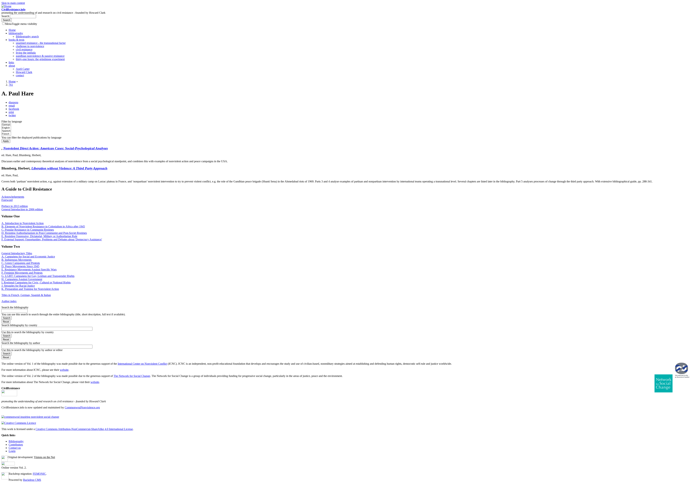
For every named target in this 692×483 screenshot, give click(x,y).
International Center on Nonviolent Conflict (142, 363)
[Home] (6, 6)
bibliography (16, 33)
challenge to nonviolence (30, 46)
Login (12, 451)
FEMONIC (39, 473)
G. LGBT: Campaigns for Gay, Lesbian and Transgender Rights (37, 276)
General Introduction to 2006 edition (22, 209)
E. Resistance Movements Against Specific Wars (29, 269)
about (12, 65)
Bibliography (16, 441)
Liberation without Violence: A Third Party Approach (69, 168)
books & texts (16, 39)
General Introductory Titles (16, 253)
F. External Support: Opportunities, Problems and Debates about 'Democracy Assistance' (51, 239)
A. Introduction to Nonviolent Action (22, 223)
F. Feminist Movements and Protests (22, 272)
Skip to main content (13, 3)
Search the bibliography (14, 307)
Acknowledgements (12, 196)
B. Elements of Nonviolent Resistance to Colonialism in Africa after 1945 (43, 226)
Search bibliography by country (19, 325)
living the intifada (26, 52)
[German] (6, 124)
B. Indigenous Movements (16, 259)
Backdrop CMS (32, 479)
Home (12, 30)
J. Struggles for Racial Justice (18, 285)
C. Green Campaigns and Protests (20, 263)
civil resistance (24, 49)
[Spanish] (6, 131)
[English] (6, 127)
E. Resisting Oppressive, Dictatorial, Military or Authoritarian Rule (39, 236)
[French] (6, 134)
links (11, 62)
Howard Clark (24, 72)
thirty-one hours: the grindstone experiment (40, 59)
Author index (9, 301)
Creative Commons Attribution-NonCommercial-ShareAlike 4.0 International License (84, 429)
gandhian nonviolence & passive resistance (40, 55)
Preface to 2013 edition (14, 206)
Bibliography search (27, 36)
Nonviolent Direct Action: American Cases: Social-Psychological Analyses (55, 148)
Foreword (7, 200)
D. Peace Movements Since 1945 (20, 266)
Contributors (16, 444)
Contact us (15, 447)
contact (20, 75)
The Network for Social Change (132, 375)
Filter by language (11, 121)
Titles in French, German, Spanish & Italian (26, 295)
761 (11, 84)
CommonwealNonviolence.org (82, 407)
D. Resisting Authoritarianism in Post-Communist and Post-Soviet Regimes (44, 232)
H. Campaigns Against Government (21, 279)
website (64, 369)
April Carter (23, 68)
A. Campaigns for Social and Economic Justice (28, 256)
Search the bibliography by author (20, 343)
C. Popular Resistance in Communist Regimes (27, 229)
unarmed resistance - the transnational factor (41, 42)
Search (5, 16)
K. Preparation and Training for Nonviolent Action (30, 288)
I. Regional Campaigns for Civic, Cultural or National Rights (36, 282)
